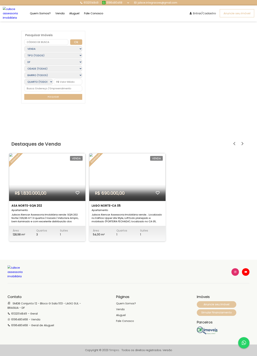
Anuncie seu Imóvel (237, 13)
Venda (60, 13)
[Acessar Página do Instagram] (235, 272)
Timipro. (114, 350)
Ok (76, 42)
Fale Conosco (93, 13)
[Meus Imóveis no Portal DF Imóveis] (207, 333)
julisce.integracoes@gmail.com (157, 3)
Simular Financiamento (216, 312)
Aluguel (74, 13)
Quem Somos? (40, 13)
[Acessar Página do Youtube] (245, 272)
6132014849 (91, 3)
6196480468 (114, 3)
